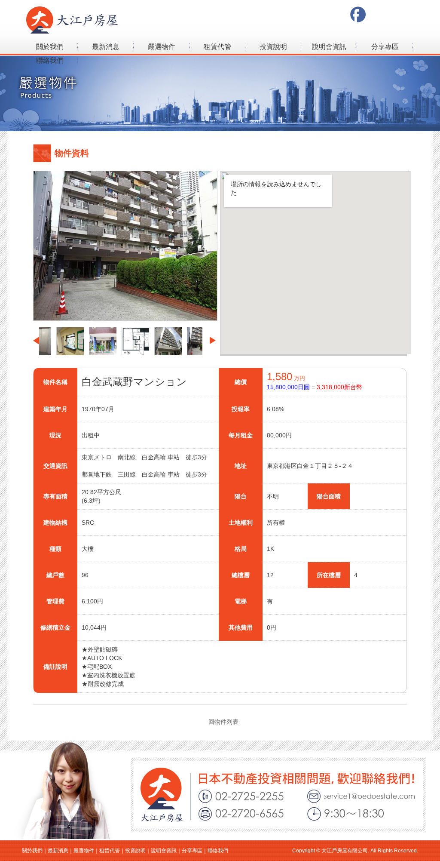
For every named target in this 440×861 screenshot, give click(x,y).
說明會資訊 (329, 46)
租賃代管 (217, 46)
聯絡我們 (50, 60)
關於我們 (50, 46)
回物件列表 (223, 721)
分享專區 (385, 46)
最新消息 (105, 46)
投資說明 (273, 46)
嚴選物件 (161, 46)
